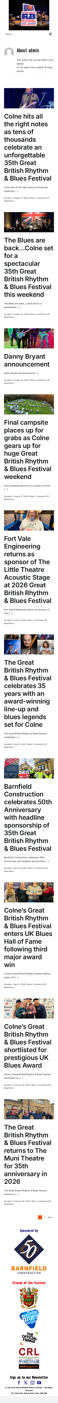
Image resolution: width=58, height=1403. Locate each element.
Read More (8, 201)
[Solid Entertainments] (29, 1365)
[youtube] (39, 1383)
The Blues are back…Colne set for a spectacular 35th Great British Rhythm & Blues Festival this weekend (28, 267)
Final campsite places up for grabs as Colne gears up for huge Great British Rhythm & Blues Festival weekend (27, 449)
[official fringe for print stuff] (29, 1330)
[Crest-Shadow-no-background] (29, 1287)
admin (9, 198)
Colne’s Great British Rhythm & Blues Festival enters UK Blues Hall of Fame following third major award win (28, 937)
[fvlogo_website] (29, 1359)
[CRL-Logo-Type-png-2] (29, 1349)
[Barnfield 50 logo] (29, 1235)
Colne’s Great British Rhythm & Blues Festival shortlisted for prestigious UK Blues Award (27, 1045)
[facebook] (19, 1383)
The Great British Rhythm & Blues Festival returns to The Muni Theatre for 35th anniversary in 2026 (27, 1154)
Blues (32, 198)
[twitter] (26, 1383)
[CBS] (29, 1310)
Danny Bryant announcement (27, 360)
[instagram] (32, 1383)
